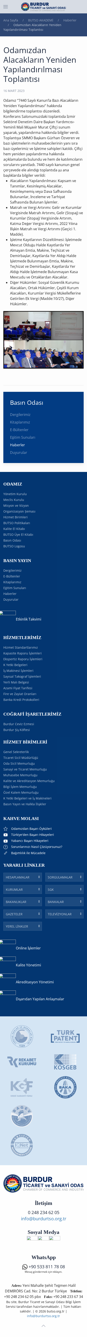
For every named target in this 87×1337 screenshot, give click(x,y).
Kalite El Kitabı (14, 529)
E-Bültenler (19, 429)
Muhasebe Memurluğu (20, 775)
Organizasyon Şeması (19, 511)
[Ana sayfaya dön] (43, 6)
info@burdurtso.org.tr (43, 1219)
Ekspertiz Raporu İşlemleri (22, 659)
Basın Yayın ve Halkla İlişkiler (24, 804)
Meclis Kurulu (13, 500)
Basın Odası (12, 540)
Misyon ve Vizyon (16, 505)
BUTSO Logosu (14, 546)
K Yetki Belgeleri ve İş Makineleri (27, 798)
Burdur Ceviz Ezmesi (18, 724)
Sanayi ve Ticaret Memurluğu (25, 769)
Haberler (17, 444)
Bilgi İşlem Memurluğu (20, 787)
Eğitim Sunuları (22, 437)
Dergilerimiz (20, 414)
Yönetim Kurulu (15, 494)
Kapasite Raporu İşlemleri (22, 653)
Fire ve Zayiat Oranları (19, 694)
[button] (5, 6)
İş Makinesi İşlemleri (18, 670)
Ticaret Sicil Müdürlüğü (20, 758)
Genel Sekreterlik (16, 752)
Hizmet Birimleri (15, 517)
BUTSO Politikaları (16, 523)
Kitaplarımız (20, 422)
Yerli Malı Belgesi (16, 682)
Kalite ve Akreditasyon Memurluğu (29, 781)
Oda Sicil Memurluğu (19, 763)
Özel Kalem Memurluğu (21, 792)
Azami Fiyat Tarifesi (17, 688)
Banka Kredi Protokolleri (21, 700)
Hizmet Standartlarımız (20, 647)
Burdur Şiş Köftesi (16, 730)
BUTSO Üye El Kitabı (18, 534)
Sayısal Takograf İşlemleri (22, 676)
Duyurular (18, 452)
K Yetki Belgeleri (15, 665)
